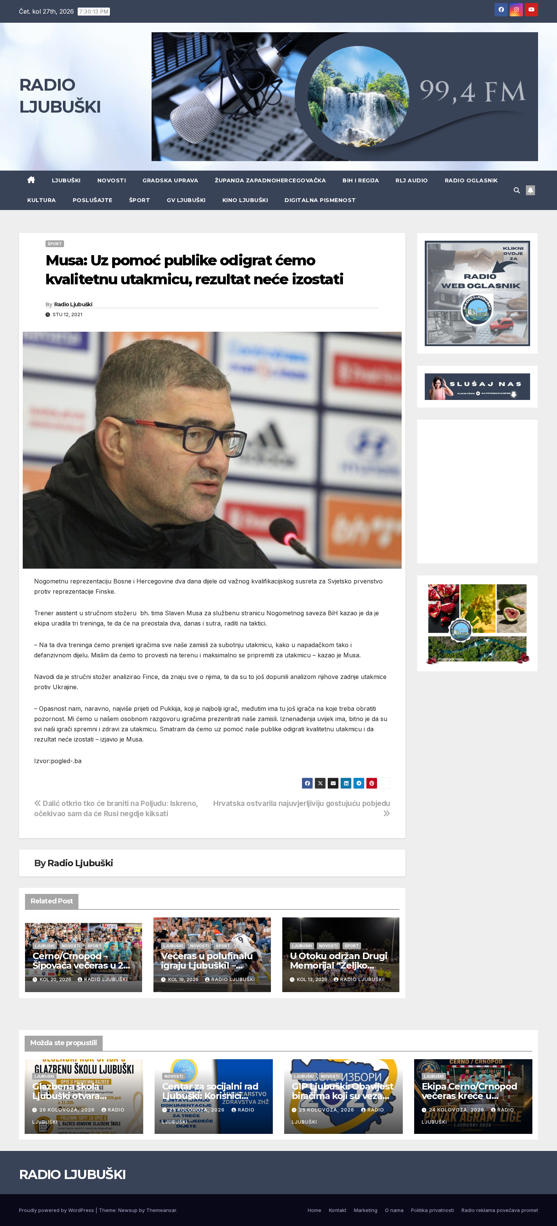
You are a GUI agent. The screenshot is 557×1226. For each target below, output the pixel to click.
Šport (139, 200)
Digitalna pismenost (320, 200)
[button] (517, 190)
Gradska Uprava (170, 180)
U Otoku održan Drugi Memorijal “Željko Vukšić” (338, 965)
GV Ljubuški (186, 200)
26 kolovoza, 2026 (67, 1110)
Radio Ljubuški (73, 304)
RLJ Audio (412, 180)
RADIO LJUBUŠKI (72, 1174)
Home (314, 1210)
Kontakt (337, 1210)
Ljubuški (66, 180)
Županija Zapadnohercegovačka (270, 180)
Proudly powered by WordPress (57, 1210)
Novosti (111, 180)
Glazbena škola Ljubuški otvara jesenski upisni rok (73, 1096)
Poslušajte (93, 200)
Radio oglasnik (471, 180)
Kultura (41, 200)
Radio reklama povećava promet (500, 1210)
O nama (394, 1210)
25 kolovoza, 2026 (197, 1110)
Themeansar (161, 1210)
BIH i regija (361, 180)
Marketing (365, 1210)
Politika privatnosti (432, 1210)
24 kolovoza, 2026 (457, 1110)
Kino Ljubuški (245, 200)
